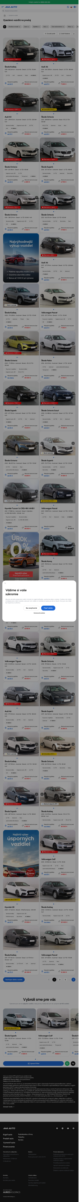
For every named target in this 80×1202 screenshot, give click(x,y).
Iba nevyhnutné (31, 608)
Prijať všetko (48, 608)
